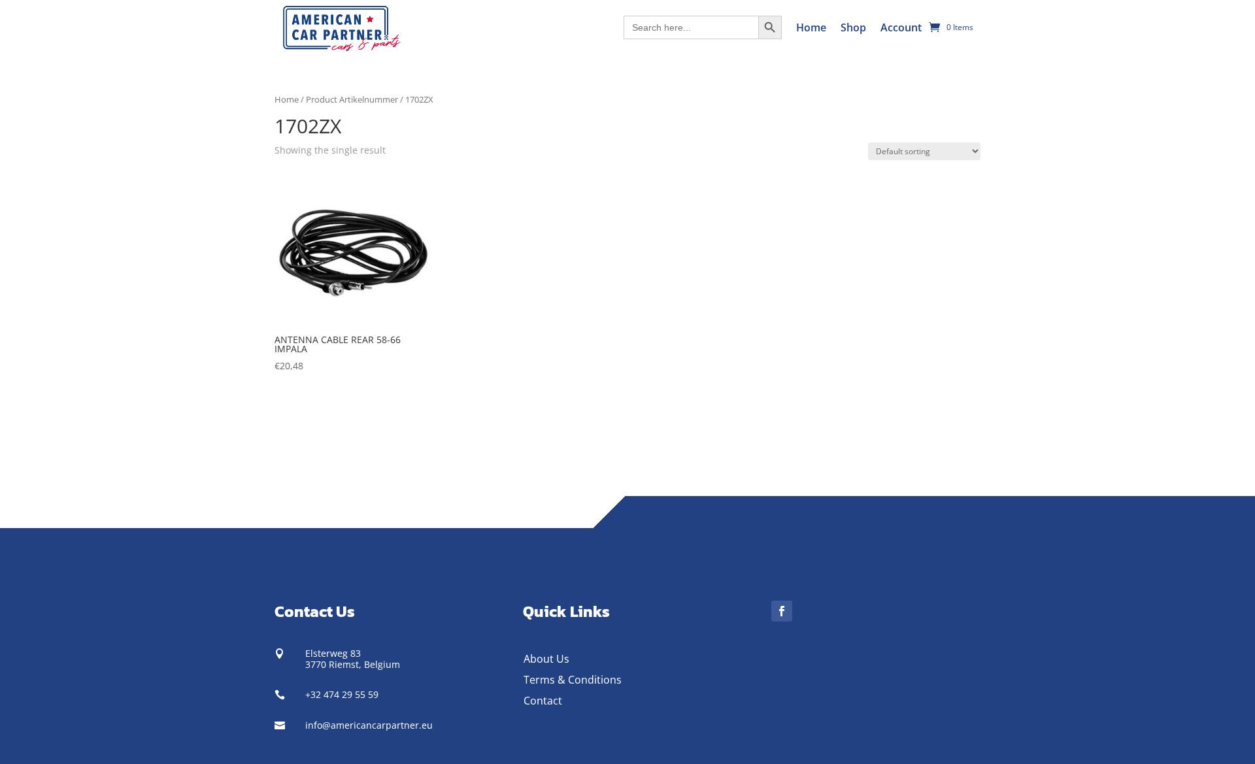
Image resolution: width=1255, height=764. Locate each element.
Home (811, 27)
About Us (546, 659)
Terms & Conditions (573, 680)
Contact (543, 700)
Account (901, 27)
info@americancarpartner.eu (369, 725)
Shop (853, 27)
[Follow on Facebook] (781, 611)
